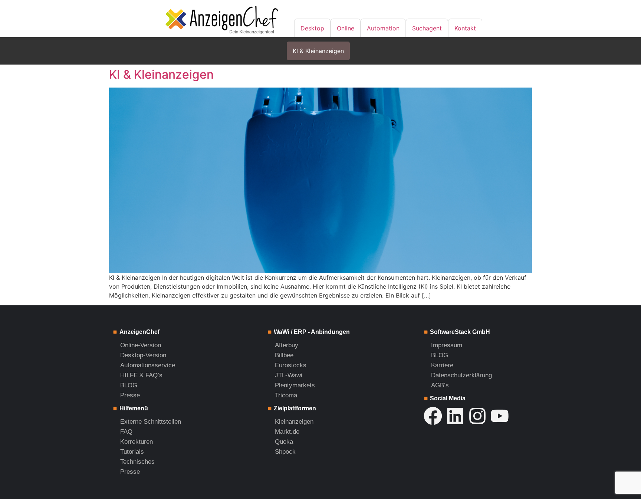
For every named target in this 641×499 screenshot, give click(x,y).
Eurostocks (290, 365)
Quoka (284, 441)
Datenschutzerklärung (461, 375)
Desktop (312, 28)
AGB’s (440, 385)
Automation (383, 28)
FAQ (126, 431)
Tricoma (286, 395)
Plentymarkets (295, 385)
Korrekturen (136, 441)
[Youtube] (499, 416)
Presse (130, 395)
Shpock (285, 451)
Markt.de (287, 431)
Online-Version (140, 345)
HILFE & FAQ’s (141, 375)
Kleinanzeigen (294, 421)
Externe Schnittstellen (150, 421)
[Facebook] (433, 416)
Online (345, 28)
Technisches (137, 461)
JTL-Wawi (288, 375)
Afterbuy (286, 345)
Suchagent (427, 28)
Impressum (446, 345)
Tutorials (132, 451)
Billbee (284, 355)
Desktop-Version (143, 355)
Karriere (442, 365)
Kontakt (465, 28)
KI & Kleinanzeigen (318, 51)
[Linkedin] (455, 416)
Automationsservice (147, 365)
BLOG (128, 385)
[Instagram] (477, 416)
